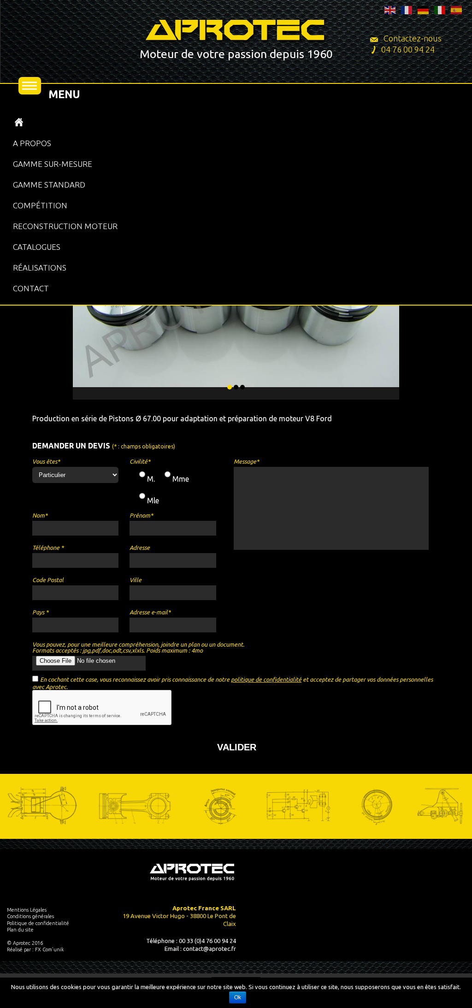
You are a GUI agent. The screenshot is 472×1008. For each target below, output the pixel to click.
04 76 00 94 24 (408, 49)
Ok (237, 997)
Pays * (40, 612)
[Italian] (440, 9)
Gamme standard (49, 184)
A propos (32, 143)
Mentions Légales (27, 910)
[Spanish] (457, 9)
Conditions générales (30, 916)
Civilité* (140, 462)
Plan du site (20, 929)
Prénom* (141, 516)
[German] (424, 9)
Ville (136, 580)
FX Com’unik (49, 949)
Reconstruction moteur (65, 226)
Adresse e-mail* (150, 612)
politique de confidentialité (266, 679)
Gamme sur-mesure (52, 163)
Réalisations (39, 267)
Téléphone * (48, 548)
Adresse (140, 548)
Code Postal (48, 580)
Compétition (40, 205)
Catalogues (36, 246)
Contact (31, 288)
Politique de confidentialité (38, 923)
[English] (390, 9)
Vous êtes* (46, 462)
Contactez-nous (412, 38)
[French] (407, 9)
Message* (246, 462)
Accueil (19, 123)
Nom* (39, 516)
